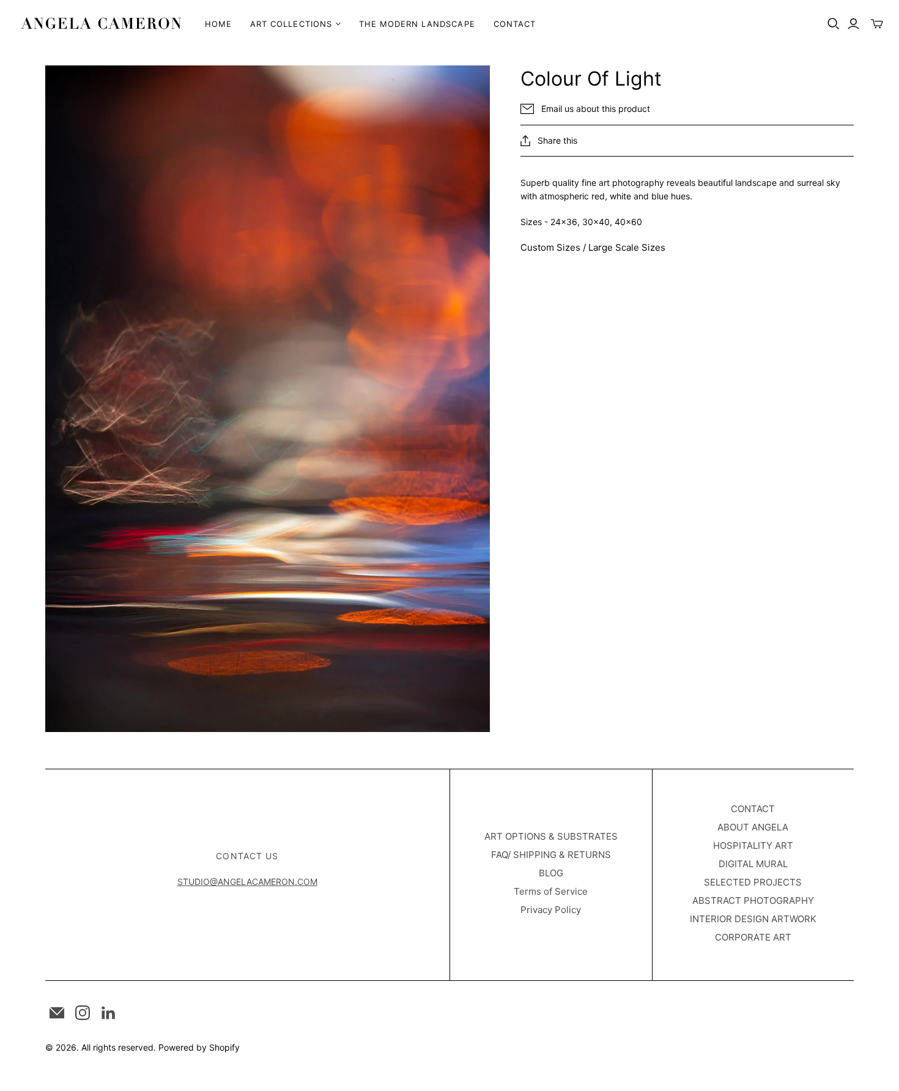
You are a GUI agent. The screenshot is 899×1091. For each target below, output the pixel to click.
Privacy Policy (550, 909)
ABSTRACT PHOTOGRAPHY (753, 900)
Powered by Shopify (199, 1047)
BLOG (551, 873)
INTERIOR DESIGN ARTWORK (753, 919)
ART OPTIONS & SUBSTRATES (551, 836)
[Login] (853, 24)
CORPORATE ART (753, 937)
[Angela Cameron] (100, 23)
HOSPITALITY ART (753, 845)
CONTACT (515, 24)
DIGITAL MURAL (753, 864)
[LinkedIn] (108, 1012)
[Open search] (833, 24)
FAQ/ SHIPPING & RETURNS (551, 854)
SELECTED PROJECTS (753, 882)
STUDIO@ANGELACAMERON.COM (247, 881)
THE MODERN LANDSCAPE (417, 24)
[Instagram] (82, 1012)
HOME (218, 24)
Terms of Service (551, 891)
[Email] (57, 1012)
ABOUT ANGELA (752, 827)
